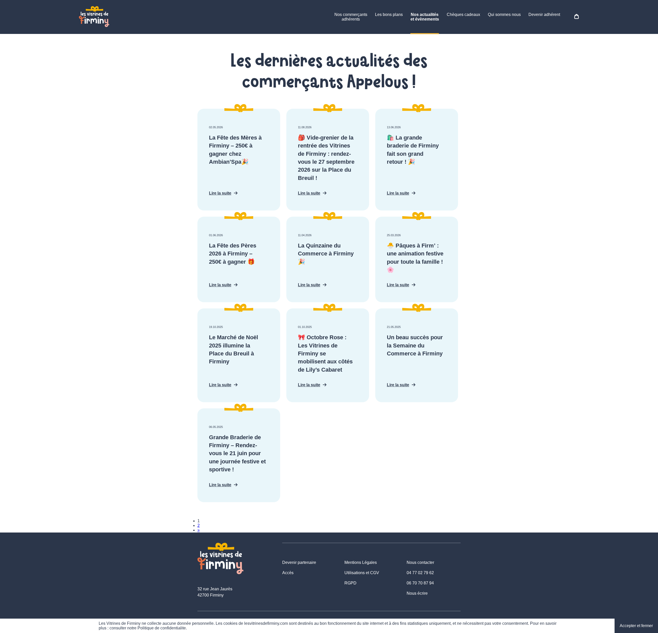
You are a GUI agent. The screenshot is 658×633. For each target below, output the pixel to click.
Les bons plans (389, 14)
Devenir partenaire (299, 562)
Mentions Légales (360, 562)
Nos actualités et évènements (424, 16)
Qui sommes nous (504, 14)
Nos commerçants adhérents (350, 16)
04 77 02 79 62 (420, 573)
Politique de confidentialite (162, 628)
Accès (288, 573)
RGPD (350, 583)
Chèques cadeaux (463, 14)
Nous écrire (417, 593)
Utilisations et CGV (361, 573)
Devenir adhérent (544, 14)
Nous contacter (420, 562)
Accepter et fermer (636, 625)
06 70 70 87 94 (420, 583)
